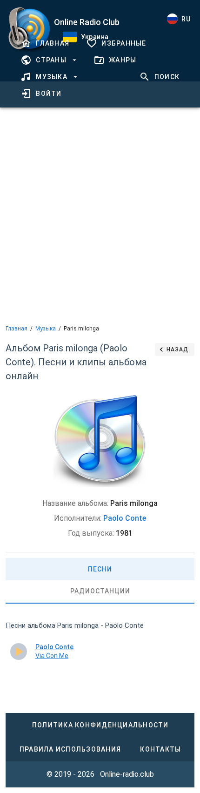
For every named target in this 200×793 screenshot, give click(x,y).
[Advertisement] (100, 215)
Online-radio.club (127, 774)
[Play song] (18, 651)
